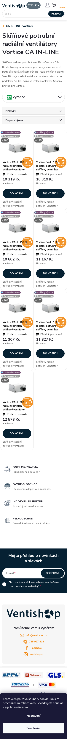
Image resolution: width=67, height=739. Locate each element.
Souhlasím (33, 728)
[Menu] (62, 5)
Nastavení (33, 716)
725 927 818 (36, 641)
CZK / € (32, 5)
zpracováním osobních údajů (24, 586)
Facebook (36, 648)
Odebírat (52, 573)
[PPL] (11, 675)
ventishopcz (36, 654)
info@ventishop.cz (36, 635)
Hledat (56, 13)
